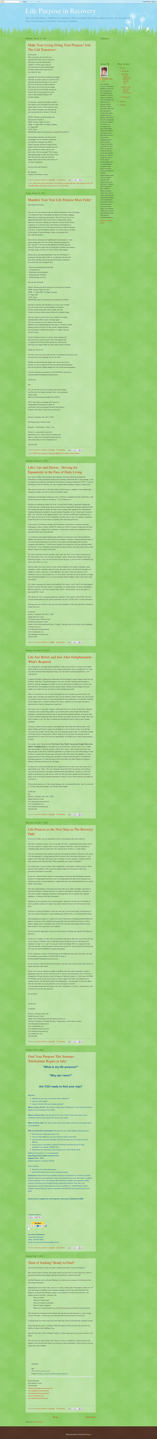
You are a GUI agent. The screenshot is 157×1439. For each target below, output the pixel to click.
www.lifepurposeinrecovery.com (38, 1391)
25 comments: (61, 814)
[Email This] (73, 180)
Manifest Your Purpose (63, 453)
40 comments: (60, 642)
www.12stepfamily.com (35, 1396)
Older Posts (90, 1417)
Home (55, 1417)
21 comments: (61, 1041)
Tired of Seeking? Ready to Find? (51, 1262)
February (125, 97)
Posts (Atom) (38, 1422)
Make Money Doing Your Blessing (44, 453)
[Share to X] (78, 180)
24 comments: (61, 1247)
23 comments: (61, 450)
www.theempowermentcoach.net (38, 1393)
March (124, 71)
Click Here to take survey (40, 1371)
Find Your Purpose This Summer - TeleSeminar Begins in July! (52, 1058)
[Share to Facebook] (80, 180)
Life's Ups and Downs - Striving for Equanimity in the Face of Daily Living (55, 469)
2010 (122, 101)
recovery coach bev (108, 80)
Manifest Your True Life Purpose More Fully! (59, 199)
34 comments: (61, 1408)
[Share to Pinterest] (82, 180)
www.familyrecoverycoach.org (38, 1398)
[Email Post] (69, 180)
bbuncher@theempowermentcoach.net (40, 1388)
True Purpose (75, 453)
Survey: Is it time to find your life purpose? (52, 1374)
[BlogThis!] (76, 180)
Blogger (88, 1434)
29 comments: (61, 180)
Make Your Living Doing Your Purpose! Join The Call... (126, 79)
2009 (122, 105)
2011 (122, 68)
